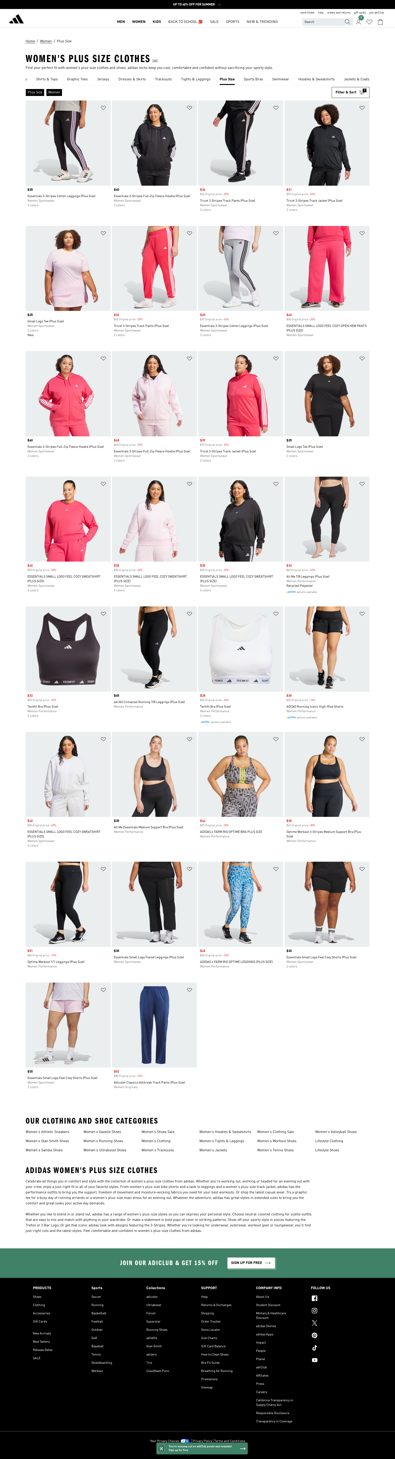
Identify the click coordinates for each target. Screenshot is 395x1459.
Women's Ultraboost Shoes (104, 1150)
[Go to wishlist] (369, 21)
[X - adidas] (336, 1324)
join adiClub (376, 12)
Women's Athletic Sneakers (47, 1132)
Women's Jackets (213, 1150)
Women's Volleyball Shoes (336, 1132)
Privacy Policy (202, 1441)
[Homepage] (16, 19)
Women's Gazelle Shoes (102, 1132)
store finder (307, 12)
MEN (121, 22)
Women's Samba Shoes (44, 1150)
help (321, 12)
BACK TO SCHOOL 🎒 (185, 22)
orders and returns (338, 12)
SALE (214, 22)
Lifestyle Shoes (327, 1150)
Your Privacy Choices (164, 1441)
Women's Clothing (156, 1141)
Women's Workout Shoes (276, 1141)
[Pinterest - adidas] (336, 1336)
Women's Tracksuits (157, 1150)
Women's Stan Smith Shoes (47, 1141)
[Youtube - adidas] (336, 1361)
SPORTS (232, 22)
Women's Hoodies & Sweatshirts (225, 1132)
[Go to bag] (380, 21)
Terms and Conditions (229, 1441)
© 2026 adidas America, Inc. (197, 1453)
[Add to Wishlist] (103, 108)
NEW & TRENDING (262, 22)
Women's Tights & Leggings (221, 1141)
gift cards (360, 12)
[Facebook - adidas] (336, 1299)
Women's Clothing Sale (275, 1132)
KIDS (157, 22)
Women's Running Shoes (103, 1141)
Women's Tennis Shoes (275, 1150)
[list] (197, 79)
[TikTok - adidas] (336, 1348)
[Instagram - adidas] (336, 1311)
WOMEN (138, 22)
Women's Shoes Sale (157, 1132)
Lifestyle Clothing (329, 1141)
